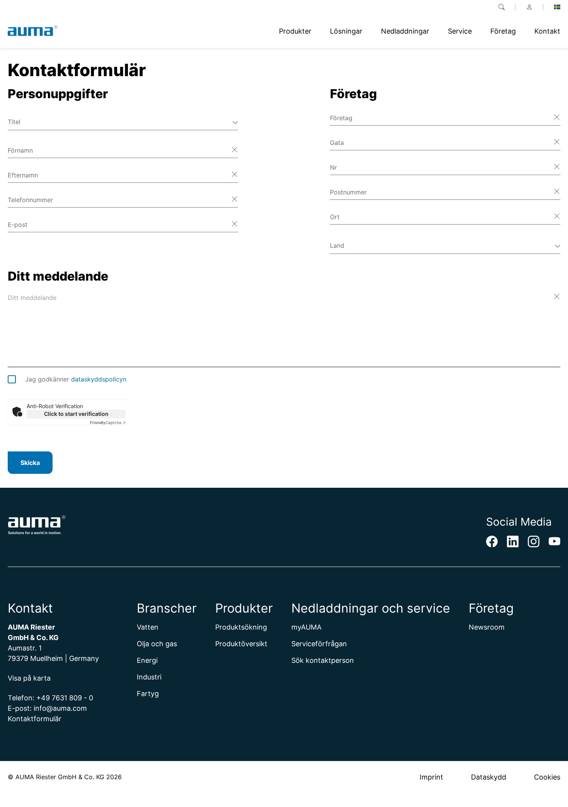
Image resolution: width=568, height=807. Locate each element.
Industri (149, 677)
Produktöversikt (241, 644)
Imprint (431, 777)
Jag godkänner (75, 379)
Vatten (147, 627)
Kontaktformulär (34, 719)
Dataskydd (488, 777)
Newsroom (487, 627)
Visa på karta (29, 678)
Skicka (30, 462)
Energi (147, 660)
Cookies (547, 777)
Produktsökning (241, 627)
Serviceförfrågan (319, 644)
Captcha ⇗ (108, 422)
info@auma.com (60, 708)
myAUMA (306, 627)
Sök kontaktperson (322, 660)
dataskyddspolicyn (98, 379)
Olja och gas (157, 644)
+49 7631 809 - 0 (64, 698)
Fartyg (148, 694)
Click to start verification (76, 413)
